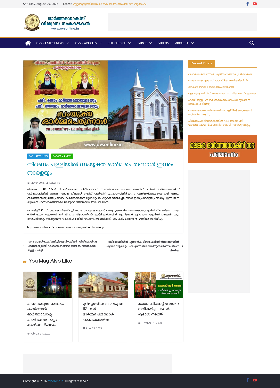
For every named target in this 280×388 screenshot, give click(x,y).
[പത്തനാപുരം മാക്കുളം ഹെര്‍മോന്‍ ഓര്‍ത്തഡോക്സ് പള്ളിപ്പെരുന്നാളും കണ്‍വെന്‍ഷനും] (47, 274)
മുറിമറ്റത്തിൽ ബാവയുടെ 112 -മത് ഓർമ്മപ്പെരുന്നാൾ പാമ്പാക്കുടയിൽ (103, 312)
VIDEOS (163, 43)
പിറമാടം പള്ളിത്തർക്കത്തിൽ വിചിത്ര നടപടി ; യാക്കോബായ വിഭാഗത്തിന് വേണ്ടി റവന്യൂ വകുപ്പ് (219, 123)
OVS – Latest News (50, 43)
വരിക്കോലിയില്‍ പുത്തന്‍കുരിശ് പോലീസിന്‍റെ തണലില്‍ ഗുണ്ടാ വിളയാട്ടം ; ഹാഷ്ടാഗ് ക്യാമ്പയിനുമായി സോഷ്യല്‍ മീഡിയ (142, 246)
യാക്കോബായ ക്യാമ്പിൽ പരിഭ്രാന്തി (211, 87)
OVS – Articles (86, 43)
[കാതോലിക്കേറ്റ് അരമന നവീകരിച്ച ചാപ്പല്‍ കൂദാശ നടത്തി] (158, 274)
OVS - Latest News (38, 156)
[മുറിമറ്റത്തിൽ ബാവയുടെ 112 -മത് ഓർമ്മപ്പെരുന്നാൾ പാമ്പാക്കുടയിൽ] (103, 274)
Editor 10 (54, 182)
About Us (182, 43)
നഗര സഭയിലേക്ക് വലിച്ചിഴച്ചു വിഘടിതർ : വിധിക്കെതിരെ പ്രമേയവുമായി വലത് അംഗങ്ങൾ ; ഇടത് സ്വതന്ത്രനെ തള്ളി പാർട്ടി (62, 246)
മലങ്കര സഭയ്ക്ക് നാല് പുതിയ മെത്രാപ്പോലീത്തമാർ (220, 74)
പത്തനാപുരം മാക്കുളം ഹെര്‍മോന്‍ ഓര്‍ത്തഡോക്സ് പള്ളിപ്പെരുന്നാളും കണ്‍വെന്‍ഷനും (45, 315)
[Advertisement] (182, 22)
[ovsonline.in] (28, 43)
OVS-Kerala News (62, 156)
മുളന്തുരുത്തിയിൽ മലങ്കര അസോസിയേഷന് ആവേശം (109, 4)
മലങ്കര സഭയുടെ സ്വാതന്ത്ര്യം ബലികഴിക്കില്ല (218, 80)
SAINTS (142, 43)
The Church (117, 43)
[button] (66, 43)
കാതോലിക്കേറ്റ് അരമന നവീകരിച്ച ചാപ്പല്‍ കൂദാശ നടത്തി (158, 309)
